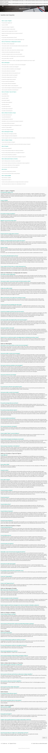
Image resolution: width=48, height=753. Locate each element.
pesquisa (30, 722)
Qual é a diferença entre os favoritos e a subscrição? (11, 160)
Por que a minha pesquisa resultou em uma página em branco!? (13, 152)
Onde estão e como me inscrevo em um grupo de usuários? (12, 121)
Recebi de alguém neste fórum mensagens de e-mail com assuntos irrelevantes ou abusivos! (18, 137)
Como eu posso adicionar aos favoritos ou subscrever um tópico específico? (16, 163)
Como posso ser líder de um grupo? (8, 123)
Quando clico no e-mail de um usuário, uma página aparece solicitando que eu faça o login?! (18, 60)
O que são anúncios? (5, 104)
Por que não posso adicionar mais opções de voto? (11, 73)
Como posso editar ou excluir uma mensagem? (10, 66)
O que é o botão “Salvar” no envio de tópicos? (10, 85)
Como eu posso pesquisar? (7, 148)
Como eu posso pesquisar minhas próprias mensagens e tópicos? (14, 156)
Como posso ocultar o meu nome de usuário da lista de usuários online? (15, 45)
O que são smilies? (5, 98)
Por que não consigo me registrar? (8, 27)
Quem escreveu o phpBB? (6, 177)
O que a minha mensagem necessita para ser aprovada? (12, 87)
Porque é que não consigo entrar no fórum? (9, 31)
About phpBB (3, 710)
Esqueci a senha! (5, 35)
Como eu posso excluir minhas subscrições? (10, 167)
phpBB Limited (42, 708)
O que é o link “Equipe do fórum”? (8, 129)
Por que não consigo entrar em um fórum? (9, 77)
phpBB (13, 308)
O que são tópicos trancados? (7, 108)
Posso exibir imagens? (6, 100)
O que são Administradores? (7, 114)
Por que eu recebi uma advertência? (8, 81)
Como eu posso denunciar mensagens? (9, 83)
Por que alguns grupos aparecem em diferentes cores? (12, 125)
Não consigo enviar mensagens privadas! (9, 133)
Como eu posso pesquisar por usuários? (9, 154)
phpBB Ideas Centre (7, 716)
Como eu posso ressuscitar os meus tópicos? (10, 89)
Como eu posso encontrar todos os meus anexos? (11, 173)
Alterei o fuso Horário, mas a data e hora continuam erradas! (12, 50)
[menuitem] (46, 9)
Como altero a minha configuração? (8, 43)
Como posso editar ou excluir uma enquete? (10, 75)
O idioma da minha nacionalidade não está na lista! (11, 52)
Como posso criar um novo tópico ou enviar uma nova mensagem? (14, 64)
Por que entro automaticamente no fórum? (9, 37)
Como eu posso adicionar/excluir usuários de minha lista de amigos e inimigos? (16, 144)
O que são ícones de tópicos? (7, 110)
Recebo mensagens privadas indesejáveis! (9, 135)
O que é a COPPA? (5, 24)
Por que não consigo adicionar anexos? (9, 79)
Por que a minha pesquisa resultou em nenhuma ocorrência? (12, 150)
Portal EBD (28, 748)
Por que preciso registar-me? (7, 22)
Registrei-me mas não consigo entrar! (8, 29)
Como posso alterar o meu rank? (7, 58)
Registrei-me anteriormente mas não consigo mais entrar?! (12, 33)
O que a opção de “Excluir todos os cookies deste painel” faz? (13, 39)
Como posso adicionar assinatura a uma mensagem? (11, 68)
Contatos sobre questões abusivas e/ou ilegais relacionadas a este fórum (15, 181)
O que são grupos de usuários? (7, 119)
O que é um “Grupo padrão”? (7, 127)
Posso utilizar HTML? (5, 96)
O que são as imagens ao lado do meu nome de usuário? (12, 54)
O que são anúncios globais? (7, 102)
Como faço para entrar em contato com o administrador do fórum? (14, 183)
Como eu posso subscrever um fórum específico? (11, 165)
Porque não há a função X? (6, 179)
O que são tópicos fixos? (6, 106)
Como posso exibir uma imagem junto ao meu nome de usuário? (13, 56)
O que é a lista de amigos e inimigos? (8, 142)
